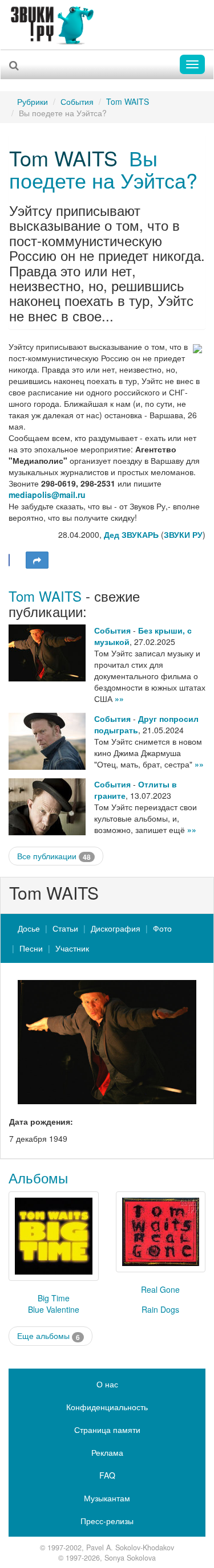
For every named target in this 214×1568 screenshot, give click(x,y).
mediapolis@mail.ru (47, 494)
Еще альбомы (48, 1336)
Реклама (107, 1452)
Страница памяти (107, 1429)
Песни (31, 948)
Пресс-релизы (107, 1520)
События (77, 101)
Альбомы (38, 1177)
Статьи (65, 928)
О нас (107, 1384)
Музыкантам (107, 1498)
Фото (162, 928)
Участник (72, 948)
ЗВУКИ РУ (183, 534)
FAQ (107, 1475)
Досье (29, 928)
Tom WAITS (127, 101)
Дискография (115, 928)
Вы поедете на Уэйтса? (103, 169)
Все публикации (54, 856)
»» (119, 698)
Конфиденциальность (107, 1406)
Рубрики (32, 101)
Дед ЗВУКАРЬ (131, 534)
